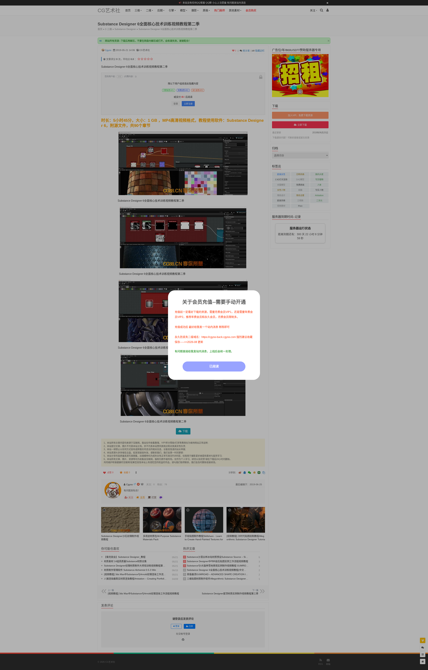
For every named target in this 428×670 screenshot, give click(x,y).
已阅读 (214, 366)
